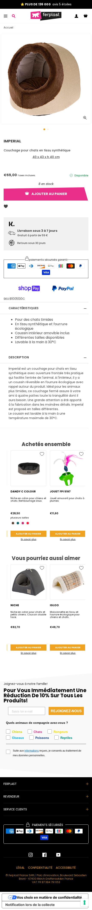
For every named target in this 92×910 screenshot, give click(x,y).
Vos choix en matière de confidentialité (49, 897)
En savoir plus (28, 539)
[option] (46, 4)
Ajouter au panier (28, 533)
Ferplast (10, 784)
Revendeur (11, 796)
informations (31, 750)
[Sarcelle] (17, 523)
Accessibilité (66, 868)
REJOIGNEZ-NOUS (66, 710)
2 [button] (48, 130)
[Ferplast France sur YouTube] (55, 854)
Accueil (8, 27)
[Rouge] (27, 523)
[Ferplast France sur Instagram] (30, 854)
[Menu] (5, 16)
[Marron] (13, 523)
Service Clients (15, 809)
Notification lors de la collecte (30, 905)
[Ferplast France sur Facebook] (41, 854)
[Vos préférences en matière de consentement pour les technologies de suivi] (84, 902)
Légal (20, 868)
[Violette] (22, 523)
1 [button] (44, 130)
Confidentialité (40, 868)
